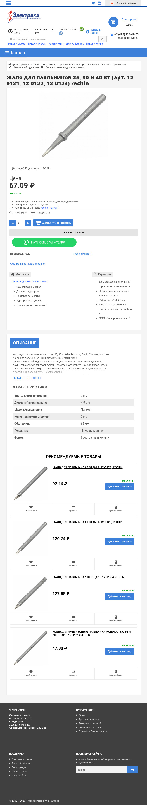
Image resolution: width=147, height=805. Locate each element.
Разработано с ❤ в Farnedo (43, 800)
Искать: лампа (94, 43)
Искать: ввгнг (55, 43)
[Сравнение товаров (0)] (99, 3)
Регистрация (19, 767)
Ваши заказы (19, 771)
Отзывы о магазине (90, 727)
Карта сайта (19, 775)
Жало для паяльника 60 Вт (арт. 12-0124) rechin (88, 467)
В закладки (21, 213)
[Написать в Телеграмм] (61, 33)
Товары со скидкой (90, 723)
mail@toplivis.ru (128, 37)
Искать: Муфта (17, 43)
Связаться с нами (22, 759)
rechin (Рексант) (50, 207)
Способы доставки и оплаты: (28, 281)
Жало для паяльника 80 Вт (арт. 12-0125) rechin (88, 522)
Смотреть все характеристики (27, 263)
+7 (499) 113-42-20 (126, 34)
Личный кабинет (21, 763)
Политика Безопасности (93, 731)
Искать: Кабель (37, 43)
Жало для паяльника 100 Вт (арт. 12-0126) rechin (88, 577)
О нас (82, 715)
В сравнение (43, 213)
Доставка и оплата (90, 719)
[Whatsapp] (44, 241)
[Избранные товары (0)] (93, 3)
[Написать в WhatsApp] (82, 28)
